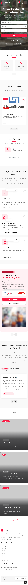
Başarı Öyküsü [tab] (5, 368)
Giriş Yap (22, 3)
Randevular (4, 550)
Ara (14, 35)
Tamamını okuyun (8, 393)
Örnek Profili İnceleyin (14, 303)
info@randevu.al (8, 571)
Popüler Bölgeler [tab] (5, 370)
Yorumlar (4, 546)
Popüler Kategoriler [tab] (14, 368)
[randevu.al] (5, 2)
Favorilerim (4, 558)
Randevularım (5, 555)
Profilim (4, 553)
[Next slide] (15, 334)
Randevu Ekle (5, 560)
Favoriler (4, 548)
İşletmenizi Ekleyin (13, 299)
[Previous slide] (12, 334)
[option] (14, 111)
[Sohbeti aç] (25, 582)
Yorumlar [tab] (13, 370)
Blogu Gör (13, 520)
